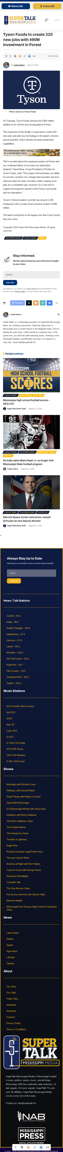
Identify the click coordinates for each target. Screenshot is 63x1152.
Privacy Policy (20, 291)
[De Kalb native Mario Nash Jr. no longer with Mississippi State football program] (31, 432)
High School (26, 395)
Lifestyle (43, 512)
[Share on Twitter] (15, 56)
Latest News (30, 238)
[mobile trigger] (47, 20)
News (42, 238)
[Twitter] (58, 315)
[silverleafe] (31, 152)
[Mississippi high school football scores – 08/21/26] (31, 375)
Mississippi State (46, 452)
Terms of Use (32, 289)
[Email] (20, 56)
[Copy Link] (24, 56)
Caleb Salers (19, 65)
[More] (34, 56)
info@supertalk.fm (27, 1103)
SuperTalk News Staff (16, 409)
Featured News (13, 238)
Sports (39, 395)
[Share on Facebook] (10, 56)
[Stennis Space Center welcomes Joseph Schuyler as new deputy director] (31, 492)
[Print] (29, 56)
